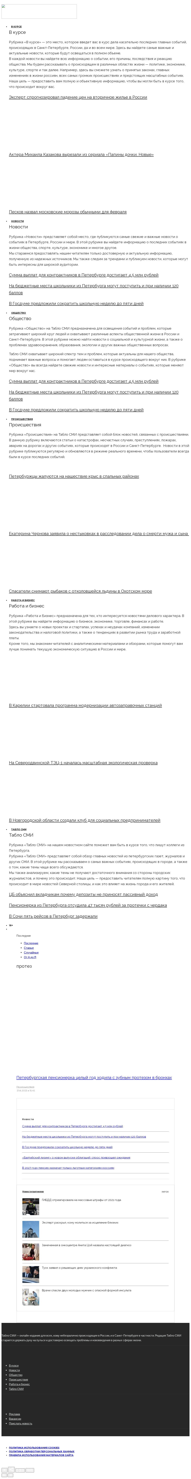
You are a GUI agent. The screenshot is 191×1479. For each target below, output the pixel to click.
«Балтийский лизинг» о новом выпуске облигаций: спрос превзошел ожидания (76, 1157)
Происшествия (22, 419)
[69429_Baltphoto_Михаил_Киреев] (40, 695)
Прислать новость (20, 1423)
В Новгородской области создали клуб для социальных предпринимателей (84, 820)
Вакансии (15, 1418)
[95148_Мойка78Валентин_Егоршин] (40, 581)
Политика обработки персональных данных (41, 1451)
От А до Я (30, 957)
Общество (18, 312)
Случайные (31, 952)
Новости (17, 221)
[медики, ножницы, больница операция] (67, 1067)
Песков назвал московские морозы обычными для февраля (68, 211)
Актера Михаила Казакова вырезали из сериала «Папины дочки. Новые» (81, 154)
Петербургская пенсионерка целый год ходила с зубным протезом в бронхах (94, 1077)
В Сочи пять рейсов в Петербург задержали (53, 916)
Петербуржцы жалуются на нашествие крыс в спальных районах (74, 476)
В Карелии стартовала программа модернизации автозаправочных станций (85, 705)
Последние (31, 943)
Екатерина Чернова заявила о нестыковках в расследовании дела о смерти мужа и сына (99, 533)
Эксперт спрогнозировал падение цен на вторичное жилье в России (78, 97)
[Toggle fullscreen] (20, 1470)
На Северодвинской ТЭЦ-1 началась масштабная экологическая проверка (83, 762)
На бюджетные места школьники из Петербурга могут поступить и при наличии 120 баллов (84, 1136)
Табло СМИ (18, 829)
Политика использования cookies (34, 1447)
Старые (29, 947)
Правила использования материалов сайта (41, 1455)
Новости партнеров (95, 1191)
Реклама (14, 1414)
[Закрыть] (4, 1470)
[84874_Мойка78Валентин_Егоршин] (40, 202)
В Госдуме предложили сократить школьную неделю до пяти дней (76, 303)
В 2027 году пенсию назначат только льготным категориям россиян (68, 1168)
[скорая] (40, 524)
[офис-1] (40, 810)
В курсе (16, 26)
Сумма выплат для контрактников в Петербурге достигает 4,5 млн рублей (84, 274)
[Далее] (10, 1475)
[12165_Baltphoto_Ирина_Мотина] (40, 753)
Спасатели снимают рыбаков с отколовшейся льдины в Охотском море (80, 591)
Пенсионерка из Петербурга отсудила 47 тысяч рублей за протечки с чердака (88, 905)
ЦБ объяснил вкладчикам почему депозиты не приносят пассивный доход (83, 894)
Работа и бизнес (23, 600)
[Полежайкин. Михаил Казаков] (40, 145)
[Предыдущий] (4, 1475)
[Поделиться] (11, 1469)
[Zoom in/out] (30, 1470)
